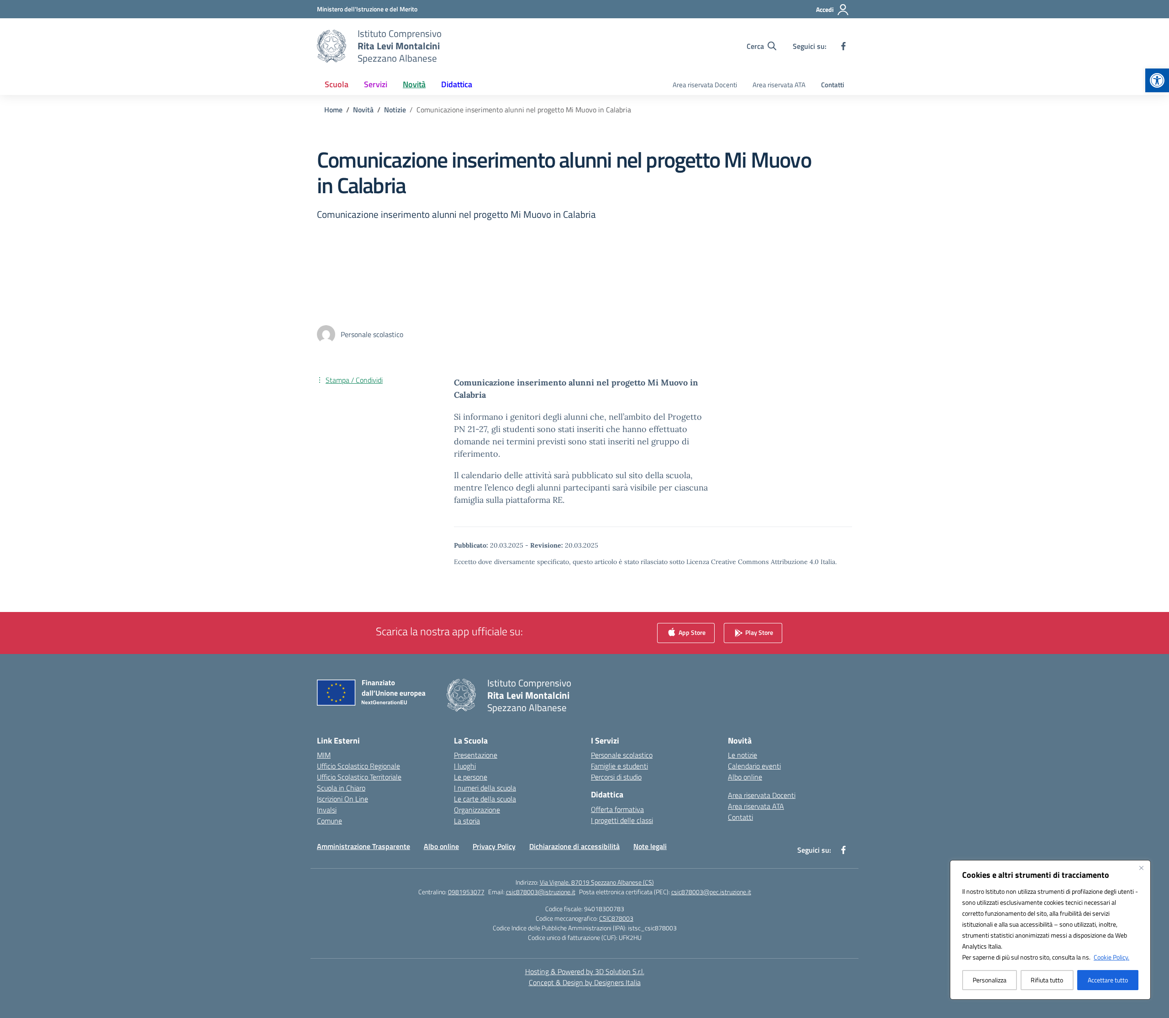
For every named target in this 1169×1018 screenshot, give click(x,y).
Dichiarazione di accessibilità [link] (574, 846)
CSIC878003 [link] (616, 918)
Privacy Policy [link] (494, 846)
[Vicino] (1141, 867)
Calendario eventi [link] (754, 765)
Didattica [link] (456, 84)
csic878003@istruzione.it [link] (540, 892)
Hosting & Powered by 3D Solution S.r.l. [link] (584, 971)
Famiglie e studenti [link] (619, 765)
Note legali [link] (650, 846)
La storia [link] (467, 820)
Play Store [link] (758, 632)
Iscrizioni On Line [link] (342, 798)
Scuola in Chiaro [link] (341, 787)
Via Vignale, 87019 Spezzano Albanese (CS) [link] (597, 882)
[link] (1157, 80)
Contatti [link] (832, 84)
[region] (1050, 930)
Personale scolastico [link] (622, 754)
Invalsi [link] (327, 809)
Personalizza (989, 980)
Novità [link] (414, 84)
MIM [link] (324, 754)
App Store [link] (691, 632)
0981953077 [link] (466, 892)
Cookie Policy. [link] (1111, 957)
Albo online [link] (745, 776)
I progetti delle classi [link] (622, 820)
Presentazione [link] (475, 754)
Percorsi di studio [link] (616, 776)
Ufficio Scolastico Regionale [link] (358, 765)
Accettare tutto (1108, 980)
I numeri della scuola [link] (485, 787)
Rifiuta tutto (1047, 980)
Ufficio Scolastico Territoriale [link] (359, 776)
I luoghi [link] (465, 765)
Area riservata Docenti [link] (705, 84)
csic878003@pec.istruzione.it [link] (711, 892)
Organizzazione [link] (477, 809)
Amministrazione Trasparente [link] (363, 846)
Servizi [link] (375, 84)
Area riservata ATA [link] (779, 84)
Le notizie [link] (742, 754)
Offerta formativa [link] (617, 809)
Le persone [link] (470, 776)
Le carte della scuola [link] (485, 798)
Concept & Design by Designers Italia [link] (585, 982)
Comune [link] (329, 820)
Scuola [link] (336, 84)
